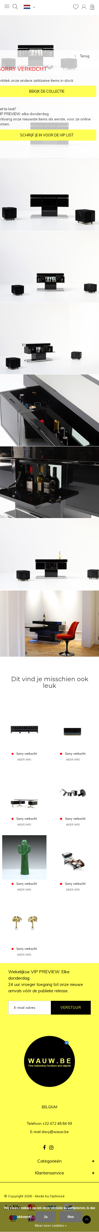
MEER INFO (24, 759)
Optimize (57, 1196)
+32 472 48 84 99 (57, 1123)
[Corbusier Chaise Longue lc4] (73, 857)
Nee (71, 1217)
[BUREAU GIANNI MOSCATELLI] (24, 792)
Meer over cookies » (51, 1226)
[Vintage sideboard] (73, 727)
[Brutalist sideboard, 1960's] (24, 727)
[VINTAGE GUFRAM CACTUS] (24, 857)
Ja (46, 1217)
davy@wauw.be (55, 1131)
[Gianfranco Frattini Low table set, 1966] (73, 792)
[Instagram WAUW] (51, 1147)
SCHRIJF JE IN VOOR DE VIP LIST (46, 135)
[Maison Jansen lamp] (24, 922)
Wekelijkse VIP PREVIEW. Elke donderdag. (45, 981)
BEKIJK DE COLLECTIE (46, 91)
